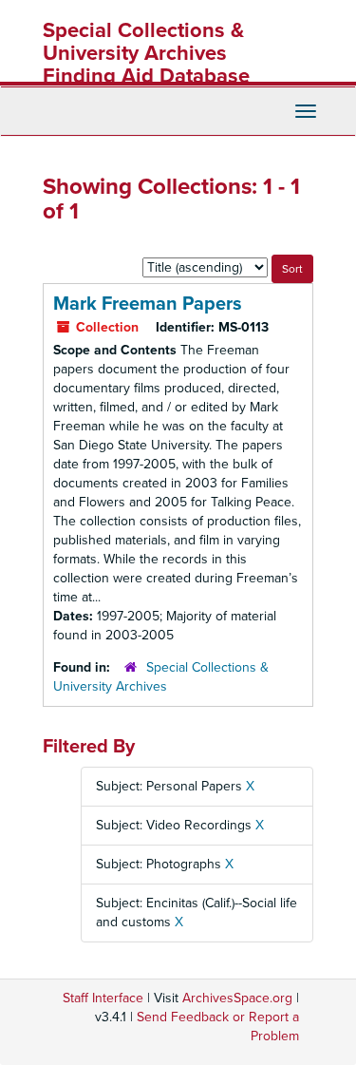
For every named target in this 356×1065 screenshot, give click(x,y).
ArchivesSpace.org (237, 998)
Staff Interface (103, 998)
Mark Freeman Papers (147, 304)
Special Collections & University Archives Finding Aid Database (146, 53)
